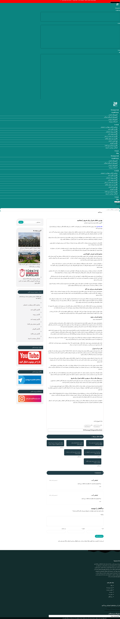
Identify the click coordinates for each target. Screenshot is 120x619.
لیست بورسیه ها (115, 110)
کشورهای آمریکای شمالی (113, 15)
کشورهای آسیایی (115, 13)
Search (118, 204)
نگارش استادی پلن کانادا (113, 44)
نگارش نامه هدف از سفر (113, 35)
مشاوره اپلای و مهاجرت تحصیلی (111, 26)
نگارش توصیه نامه (115, 33)
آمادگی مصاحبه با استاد (114, 47)
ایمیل (83, 528)
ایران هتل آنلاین (87, 426)
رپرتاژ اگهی (101, 447)
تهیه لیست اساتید (115, 40)
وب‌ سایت (64, 528)
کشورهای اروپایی (115, 18)
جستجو (21, 222)
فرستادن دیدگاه (99, 536)
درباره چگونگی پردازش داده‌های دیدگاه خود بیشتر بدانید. (69, 541)
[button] (83, 430)
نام (103, 528)
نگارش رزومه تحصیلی (114, 31)
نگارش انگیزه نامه (115, 28)
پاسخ (100, 486)
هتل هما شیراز (99, 226)
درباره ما (117, 151)
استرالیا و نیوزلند (115, 20)
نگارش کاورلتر (116, 42)
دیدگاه (102, 514)
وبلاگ (117, 153)
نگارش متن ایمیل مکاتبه (113, 38)
